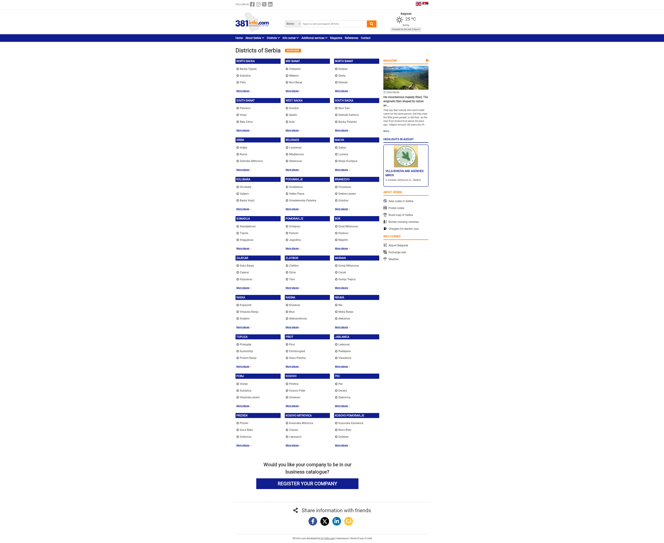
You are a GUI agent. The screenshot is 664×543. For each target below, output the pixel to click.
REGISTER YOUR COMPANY (307, 483)
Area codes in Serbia (401, 201)
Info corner (289, 38)
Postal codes (396, 208)
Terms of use (357, 538)
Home (239, 38)
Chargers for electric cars (404, 228)
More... (387, 131)
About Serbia (253, 38)
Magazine (336, 38)
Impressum (342, 538)
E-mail (368, 538)
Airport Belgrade (398, 245)
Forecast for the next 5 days (405, 29)
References (351, 38)
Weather (394, 259)
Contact (365, 38)
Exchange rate (397, 252)
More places (242, 91)
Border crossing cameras (404, 222)
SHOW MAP (293, 50)
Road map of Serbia (401, 215)
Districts (272, 38)
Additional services (313, 38)
